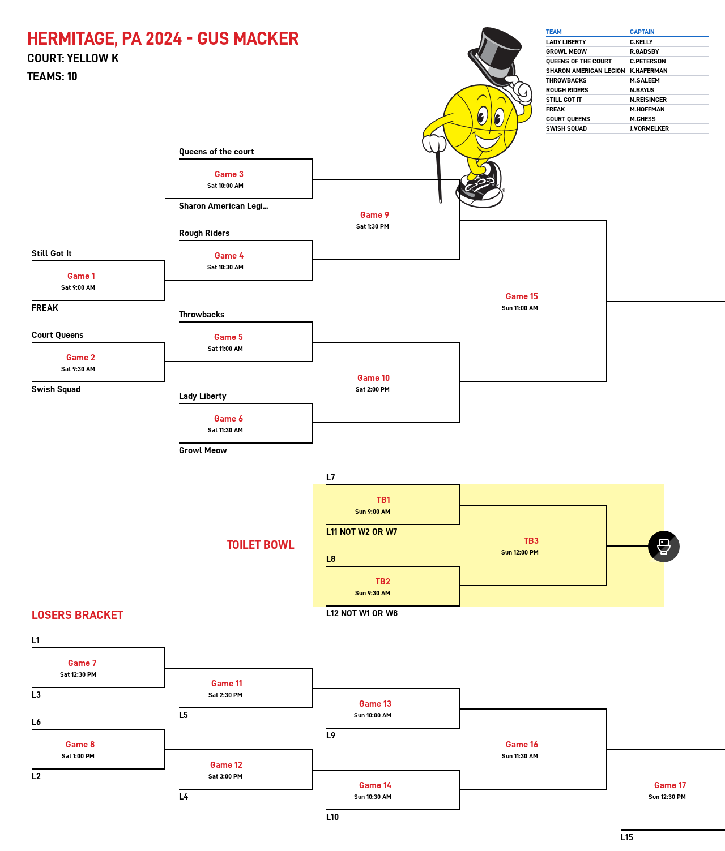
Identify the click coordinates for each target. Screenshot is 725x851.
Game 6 (228, 418)
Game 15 (522, 296)
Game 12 (226, 765)
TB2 (383, 581)
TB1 (383, 500)
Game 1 (81, 276)
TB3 (531, 540)
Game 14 (375, 785)
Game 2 (80, 357)
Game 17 (670, 785)
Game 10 (373, 377)
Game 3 (229, 174)
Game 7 (82, 663)
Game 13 (375, 703)
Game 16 (522, 744)
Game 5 (228, 337)
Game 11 (226, 683)
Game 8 (80, 744)
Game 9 (374, 215)
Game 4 (229, 255)
